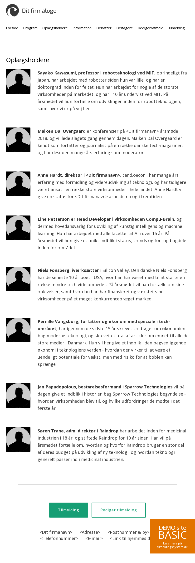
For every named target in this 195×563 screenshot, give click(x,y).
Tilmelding (176, 27)
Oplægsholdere (55, 27)
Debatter (104, 27)
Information (82, 27)
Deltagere (124, 27)
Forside (12, 27)
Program (30, 27)
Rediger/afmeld (150, 27)
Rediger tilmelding (118, 510)
